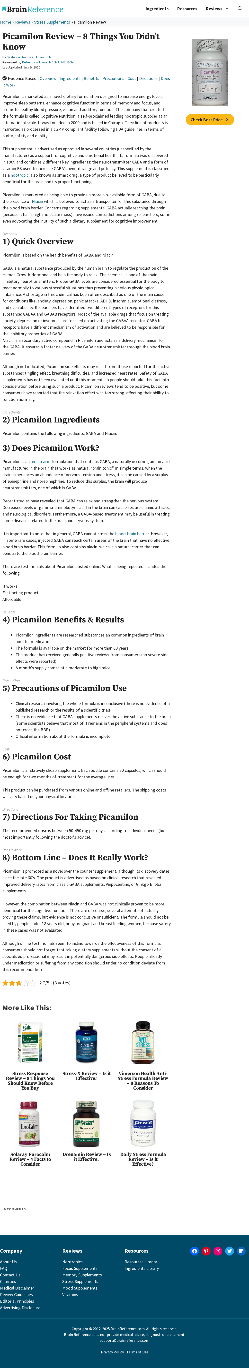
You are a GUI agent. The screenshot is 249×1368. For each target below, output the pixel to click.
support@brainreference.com (124, 1340)
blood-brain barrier (132, 533)
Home (5, 22)
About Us (8, 1262)
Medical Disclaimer (17, 1288)
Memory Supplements (82, 1275)
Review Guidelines (16, 1294)
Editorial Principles (17, 1301)
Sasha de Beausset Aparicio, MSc (31, 57)
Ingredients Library (141, 1268)
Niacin (37, 201)
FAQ (3, 1268)
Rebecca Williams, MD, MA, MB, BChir (48, 62)
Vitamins (70, 1294)
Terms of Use (137, 1352)
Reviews (22, 22)
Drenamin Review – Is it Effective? (86, 1157)
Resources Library (140, 1262)
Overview (48, 78)
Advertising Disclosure (20, 1307)
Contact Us (10, 1275)
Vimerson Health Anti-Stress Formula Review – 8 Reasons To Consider (143, 1081)
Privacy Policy (112, 1352)
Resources (187, 8)
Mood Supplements (80, 1288)
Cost (131, 78)
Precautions (113, 78)
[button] (240, 8)
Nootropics (72, 1262)
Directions (148, 78)
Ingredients (157, 8)
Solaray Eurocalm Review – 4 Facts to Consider (30, 1159)
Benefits (91, 78)
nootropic (19, 175)
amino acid (41, 461)
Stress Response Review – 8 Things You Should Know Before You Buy (30, 1081)
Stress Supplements (52, 22)
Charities (8, 1281)
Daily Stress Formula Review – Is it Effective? (143, 1159)
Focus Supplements (80, 1268)
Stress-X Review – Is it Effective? (86, 1076)
